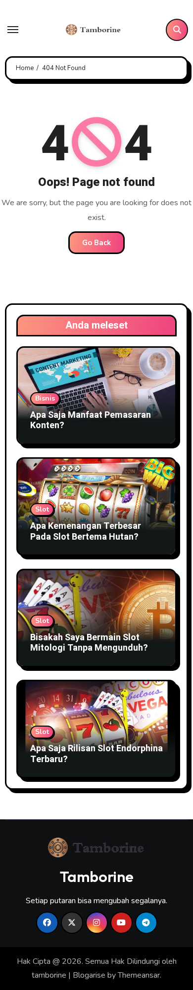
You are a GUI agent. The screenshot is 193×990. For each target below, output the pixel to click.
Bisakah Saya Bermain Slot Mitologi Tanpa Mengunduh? (89, 643)
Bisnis (45, 398)
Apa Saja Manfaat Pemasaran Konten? (90, 420)
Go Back (96, 243)
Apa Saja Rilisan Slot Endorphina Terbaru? (96, 754)
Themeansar (139, 975)
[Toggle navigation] (13, 30)
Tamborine (97, 876)
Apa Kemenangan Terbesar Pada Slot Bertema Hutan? (85, 531)
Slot (42, 509)
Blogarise (89, 975)
